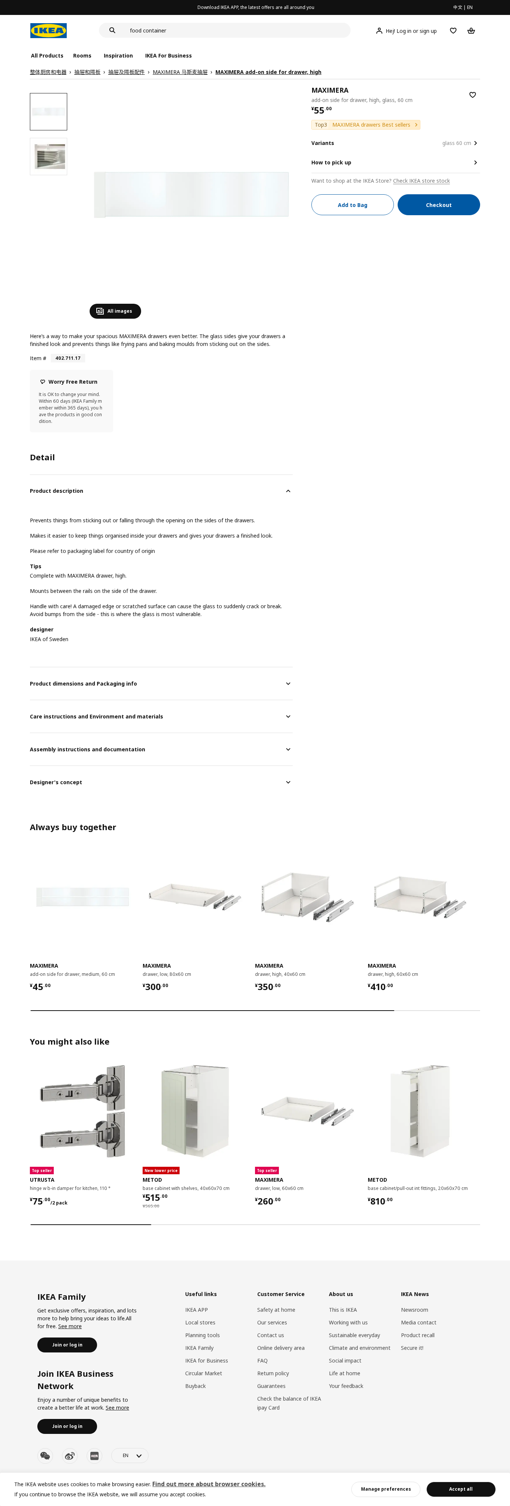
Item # (38, 358)
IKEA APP (196, 1309)
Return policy (273, 1373)
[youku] (94, 1456)
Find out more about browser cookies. (208, 1484)
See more (70, 1326)
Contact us (270, 1335)
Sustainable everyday (354, 1335)
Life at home (344, 1373)
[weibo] (70, 1456)
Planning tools (202, 1335)
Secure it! (412, 1347)
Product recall (418, 1335)
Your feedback (346, 1385)
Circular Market (203, 1373)
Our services (272, 1322)
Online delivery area (281, 1347)
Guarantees (271, 1385)
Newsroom (414, 1309)
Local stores (200, 1322)
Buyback (195, 1385)
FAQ (262, 1360)
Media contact (418, 1322)
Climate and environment (360, 1347)
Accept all (461, 1489)
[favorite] (472, 94)
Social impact (345, 1360)
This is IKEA (343, 1309)
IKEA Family (199, 1347)
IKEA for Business (206, 1360)
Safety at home (276, 1309)
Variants (322, 142)
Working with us (348, 1322)
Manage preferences (386, 1489)
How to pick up (331, 162)
